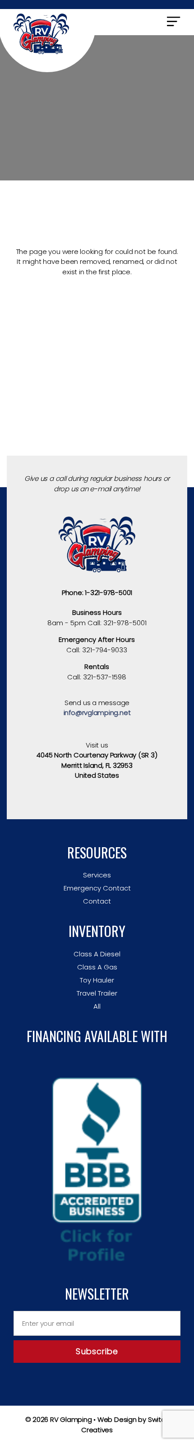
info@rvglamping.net (97, 712)
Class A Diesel (97, 954)
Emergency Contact (97, 888)
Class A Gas (97, 967)
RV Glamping (71, 1419)
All (97, 1006)
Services (97, 875)
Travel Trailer (97, 993)
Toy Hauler (97, 980)
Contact (97, 901)
